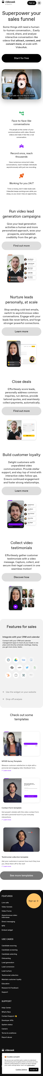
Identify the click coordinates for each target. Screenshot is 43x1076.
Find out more (21, 245)
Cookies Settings (21, 1069)
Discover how (21, 577)
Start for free (21, 58)
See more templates (21, 875)
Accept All (33, 1069)
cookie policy (31, 1065)
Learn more (21, 331)
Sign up (32, 3)
